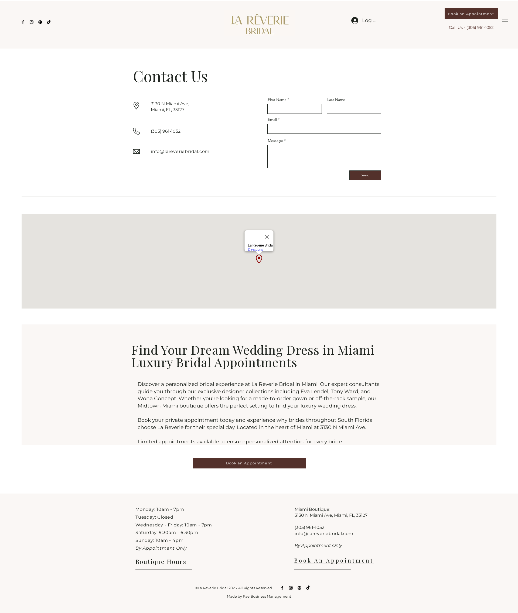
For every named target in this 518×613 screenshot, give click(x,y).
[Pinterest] (40, 22)
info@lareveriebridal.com (180, 151)
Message (275, 140)
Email (272, 119)
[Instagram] (31, 22)
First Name (277, 99)
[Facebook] (23, 22)
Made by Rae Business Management (259, 596)
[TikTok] (48, 22)
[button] (505, 21)
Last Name (336, 99)
